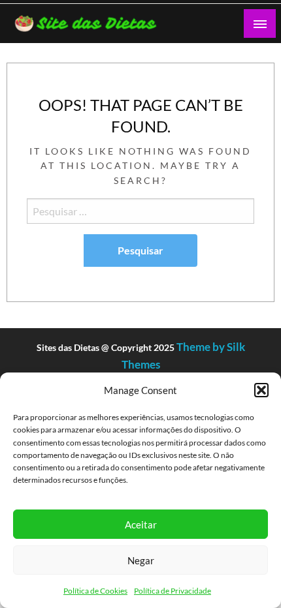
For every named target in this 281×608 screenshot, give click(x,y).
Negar (140, 560)
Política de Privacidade (172, 591)
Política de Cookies (95, 591)
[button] (261, 390)
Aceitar (141, 524)
